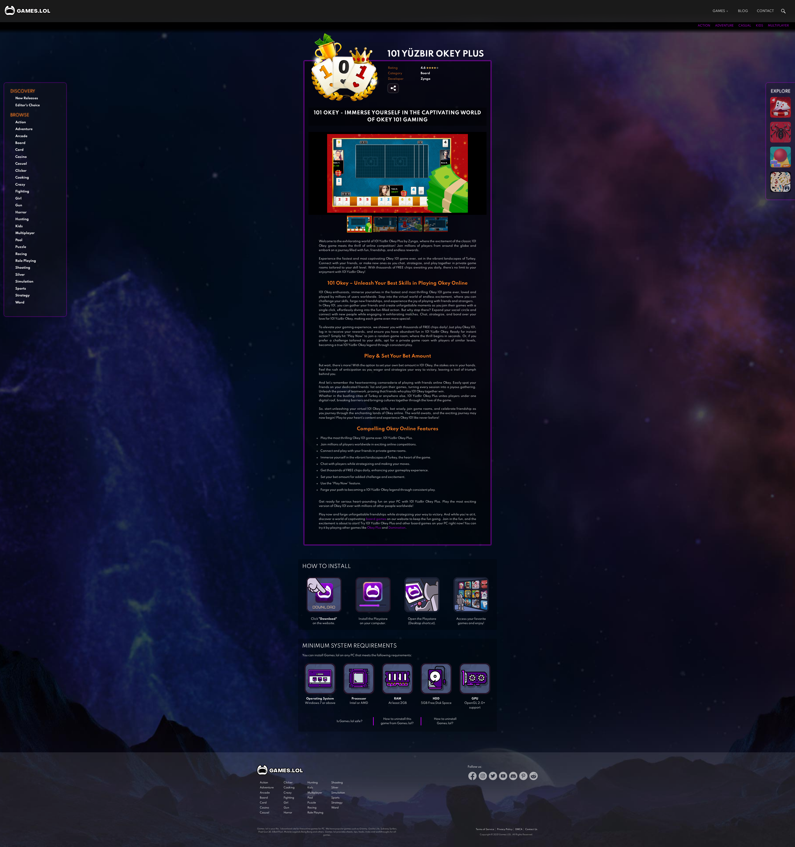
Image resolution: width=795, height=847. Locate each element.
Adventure (724, 25)
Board (20, 143)
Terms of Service (485, 829)
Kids (759, 25)
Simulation (24, 281)
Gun (18, 205)
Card (19, 150)
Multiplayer (778, 25)
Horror (20, 212)
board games (376, 519)
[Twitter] (493, 776)
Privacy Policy (504, 829)
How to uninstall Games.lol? (445, 721)
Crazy (20, 184)
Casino (21, 157)
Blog (743, 11)
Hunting (22, 219)
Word (19, 302)
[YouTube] (503, 776)
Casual (744, 25)
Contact (765, 11)
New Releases (26, 98)
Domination (397, 527)
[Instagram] (483, 776)
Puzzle (20, 247)
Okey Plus (374, 527)
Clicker (20, 171)
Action (704, 25)
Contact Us (531, 829)
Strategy (22, 295)
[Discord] (513, 776)
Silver (20, 275)
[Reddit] (533, 776)
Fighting (22, 191)
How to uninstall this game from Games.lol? (397, 721)
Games (719, 11)
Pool (18, 240)
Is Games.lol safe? (350, 721)
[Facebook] (472, 776)
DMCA (518, 829)
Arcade (21, 136)
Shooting (22, 267)
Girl (18, 198)
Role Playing (25, 261)
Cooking (22, 177)
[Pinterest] (523, 776)
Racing (21, 254)
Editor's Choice (27, 105)
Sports (20, 288)
